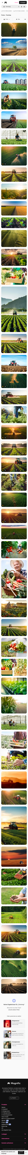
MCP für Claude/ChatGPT (8, 1118)
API (2, 1128)
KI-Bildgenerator (6, 1111)
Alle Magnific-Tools (6, 1130)
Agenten (5, 1120)
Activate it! (21, 1152)
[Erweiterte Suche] (25, 19)
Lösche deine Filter (14, 1010)
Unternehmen (5, 1138)
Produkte (4, 1104)
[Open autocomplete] (3, 6)
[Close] (26, 1153)
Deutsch (14, 1098)
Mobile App (4, 1126)
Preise (16, 2)
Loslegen (4, 1134)
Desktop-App (6, 1124)
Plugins (5, 1122)
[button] (14, 1098)
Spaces (3, 1107)
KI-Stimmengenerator (7, 1115)
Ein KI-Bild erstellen (7, 11)
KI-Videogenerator (6, 1113)
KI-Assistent (5, 1109)
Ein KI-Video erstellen (20, 11)
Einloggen (23, 2)
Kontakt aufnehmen (7, 1143)
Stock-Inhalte (5, 1116)
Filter (19, 19)
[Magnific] (14, 1083)
